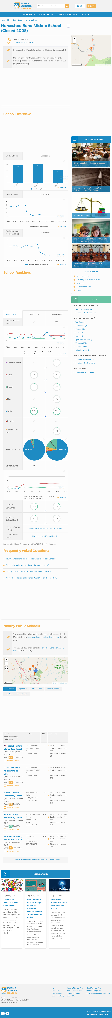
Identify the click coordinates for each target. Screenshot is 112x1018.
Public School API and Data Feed (98, 993)
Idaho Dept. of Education (84, 372)
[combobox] (49, 6)
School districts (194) (83, 350)
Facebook (7, 1013)
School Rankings (58, 996)
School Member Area (93, 988)
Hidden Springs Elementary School (13, 816)
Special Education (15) (83, 339)
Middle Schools (37, 688)
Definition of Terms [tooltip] (11, 314)
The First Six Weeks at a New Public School (10, 902)
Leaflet (54, 683)
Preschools (9, 694)
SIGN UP (91, 6)
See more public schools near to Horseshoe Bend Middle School (36, 859)
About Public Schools (85, 276)
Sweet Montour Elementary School (13, 794)
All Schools (10, 689)
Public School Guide (74, 990)
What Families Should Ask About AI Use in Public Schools (59, 904)
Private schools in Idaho (84, 359)
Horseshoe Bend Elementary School (13, 747)
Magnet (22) (80, 329)
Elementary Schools (53, 688)
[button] (30, 670)
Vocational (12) (81, 343)
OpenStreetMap (63, 683)
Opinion (80, 290)
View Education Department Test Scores (45, 528)
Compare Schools (73, 993)
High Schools (23, 688)
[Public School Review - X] (3, 1014)
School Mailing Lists (93, 990)
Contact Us (71, 996)
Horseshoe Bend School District (45, 536)
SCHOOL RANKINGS (47, 15)
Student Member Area (75, 988)
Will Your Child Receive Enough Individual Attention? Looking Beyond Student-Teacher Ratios (34, 908)
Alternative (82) (81, 346)
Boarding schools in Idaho (85, 363)
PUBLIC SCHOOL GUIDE (68, 15)
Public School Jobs (84, 286)
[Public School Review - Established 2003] (23, 6)
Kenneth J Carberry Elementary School (13, 838)
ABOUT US (85, 15)
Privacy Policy (104, 1014)
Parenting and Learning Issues (88, 279)
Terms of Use (92, 1014)
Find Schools (57, 993)
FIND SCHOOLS (29, 15)
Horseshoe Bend (20, 42)
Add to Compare (13, 761)
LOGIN (79, 6)
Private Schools (23, 694)
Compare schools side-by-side (86, 313)
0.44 (57, 465)
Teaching (80, 283)
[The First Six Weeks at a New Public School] (12, 885)
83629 (32, 42)
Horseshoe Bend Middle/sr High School (43, 637)
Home (54, 988)
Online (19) (79, 336)
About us (55, 990)
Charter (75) (79, 332)
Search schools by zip (83, 309)
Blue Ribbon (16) (81, 325)
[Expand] (6, 668)
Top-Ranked (80, 322)
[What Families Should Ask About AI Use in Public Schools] (59, 885)
